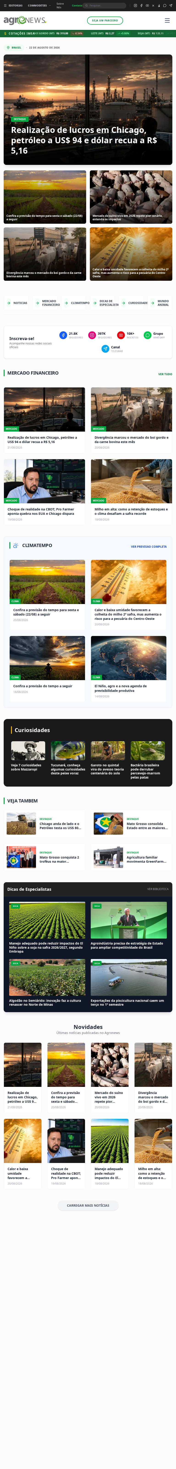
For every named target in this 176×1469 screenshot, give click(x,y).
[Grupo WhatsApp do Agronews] (164, 5)
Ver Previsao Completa (149, 547)
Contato (77, 5)
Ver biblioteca (158, 889)
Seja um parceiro (105, 20)
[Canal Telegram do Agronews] (170, 5)
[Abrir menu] (167, 20)
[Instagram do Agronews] (135, 5)
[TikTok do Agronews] (158, 5)
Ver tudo (165, 374)
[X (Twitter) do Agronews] (153, 5)
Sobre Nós (60, 5)
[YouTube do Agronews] (147, 5)
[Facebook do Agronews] (141, 5)
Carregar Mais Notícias (88, 1205)
